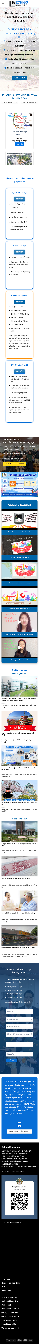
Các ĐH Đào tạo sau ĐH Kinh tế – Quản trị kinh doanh (18, 947)
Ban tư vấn (6, 1291)
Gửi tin (11, 1060)
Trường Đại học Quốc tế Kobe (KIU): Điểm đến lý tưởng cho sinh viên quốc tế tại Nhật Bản (19, 699)
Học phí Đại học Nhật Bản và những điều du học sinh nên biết (19, 844)
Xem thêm (19, 144)
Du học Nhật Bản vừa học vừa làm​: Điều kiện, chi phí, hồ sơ (19, 803)
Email (8, 1040)
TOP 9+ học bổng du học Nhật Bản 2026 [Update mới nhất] (18, 734)
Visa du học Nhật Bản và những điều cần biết (16, 878)
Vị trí (4, 1287)
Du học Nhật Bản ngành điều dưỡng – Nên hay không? (19, 913)
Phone (8, 1050)
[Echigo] (19, 4)
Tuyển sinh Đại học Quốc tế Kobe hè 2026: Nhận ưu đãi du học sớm (19, 768)
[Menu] (3, 3)
